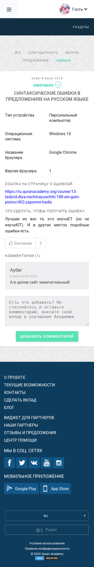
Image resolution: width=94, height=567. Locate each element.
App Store (59, 488)
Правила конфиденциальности (47, 548)
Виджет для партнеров (29, 417)
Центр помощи (20, 440)
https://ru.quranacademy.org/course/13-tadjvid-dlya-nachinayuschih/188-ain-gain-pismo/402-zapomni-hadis (42, 196)
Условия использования (47, 543)
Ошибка (63, 60)
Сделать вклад (20, 399)
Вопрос (72, 52)
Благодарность (43, 52)
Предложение (36, 60)
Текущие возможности (29, 384)
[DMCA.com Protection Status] (47, 558)
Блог (9, 407)
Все (18, 52)
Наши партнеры (21, 425)
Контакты (15, 392)
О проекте (14, 377)
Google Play (25, 488)
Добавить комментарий (47, 336)
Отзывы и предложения (30, 432)
